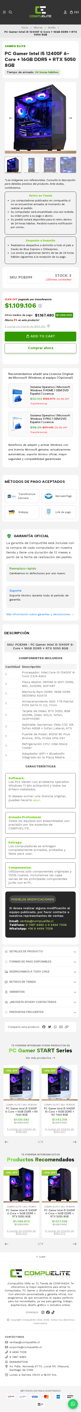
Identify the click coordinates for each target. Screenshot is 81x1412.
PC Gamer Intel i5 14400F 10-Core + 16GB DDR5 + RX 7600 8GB (59, 1111)
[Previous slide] (11, 118)
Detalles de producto (26, 951)
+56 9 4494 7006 (40, 928)
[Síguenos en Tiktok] (53, 1312)
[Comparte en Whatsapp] (55, 1027)
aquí (36, 800)
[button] (67, 1027)
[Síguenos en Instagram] (43, 1312)
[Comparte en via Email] (61, 1027)
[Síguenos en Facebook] (48, 1312)
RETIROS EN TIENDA (22, 981)
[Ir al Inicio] (40, 12)
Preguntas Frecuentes (26, 1012)
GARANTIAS (17, 991)
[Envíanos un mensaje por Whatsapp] (73, 1404)
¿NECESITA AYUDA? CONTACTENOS (32, 1002)
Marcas (38, 27)
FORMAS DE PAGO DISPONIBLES (30, 961)
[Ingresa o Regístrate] (65, 12)
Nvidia (51, 27)
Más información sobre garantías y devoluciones (40, 614)
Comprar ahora (40, 348)
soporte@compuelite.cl (25, 1347)
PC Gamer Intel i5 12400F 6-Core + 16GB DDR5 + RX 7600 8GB (21, 1111)
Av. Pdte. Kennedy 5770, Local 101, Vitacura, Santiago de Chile (39, 1368)
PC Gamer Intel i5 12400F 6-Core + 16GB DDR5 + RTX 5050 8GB (21, 1213)
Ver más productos (39, 1057)
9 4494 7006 (57, 925)
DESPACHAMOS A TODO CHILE (29, 971)
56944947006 (18, 1361)
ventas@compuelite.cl (36, 921)
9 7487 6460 (35, 925)
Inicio (24, 27)
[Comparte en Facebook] (44, 1027)
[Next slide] (70, 118)
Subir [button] (41, 1257)
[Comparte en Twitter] (50, 1027)
